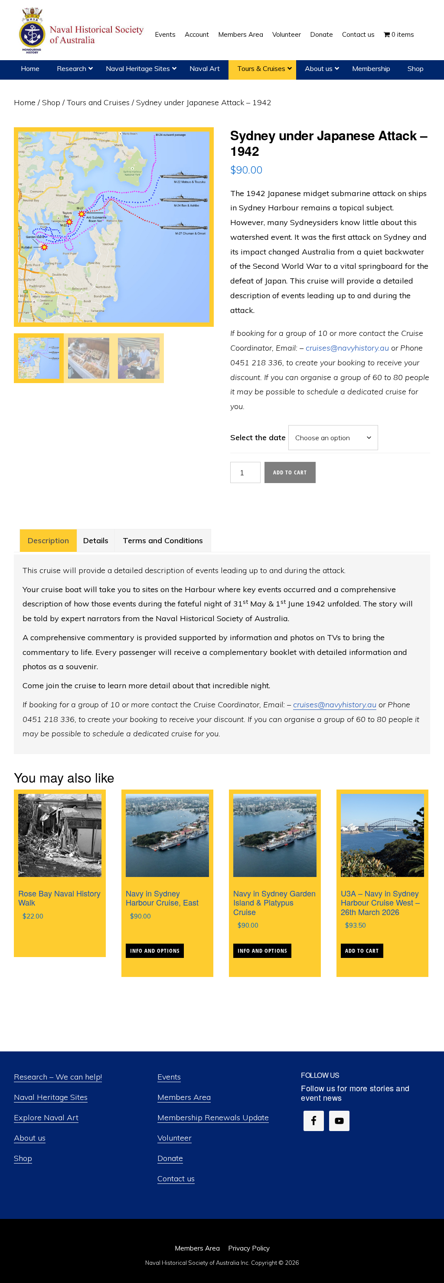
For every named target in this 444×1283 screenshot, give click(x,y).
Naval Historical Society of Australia (82, 30)
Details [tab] (95, 540)
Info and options (155, 950)
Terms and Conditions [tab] (163, 540)
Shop (51, 102)
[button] (423, 28)
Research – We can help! (58, 1077)
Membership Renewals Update (213, 1117)
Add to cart (290, 472)
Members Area (184, 1097)
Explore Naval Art (46, 1117)
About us (30, 1138)
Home (25, 102)
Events (169, 1077)
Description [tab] (48, 540)
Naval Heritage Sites (51, 1097)
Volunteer (174, 1138)
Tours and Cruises (98, 102)
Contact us (176, 1178)
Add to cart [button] (362, 950)
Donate (170, 1158)
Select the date (258, 437)
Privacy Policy (249, 1248)
